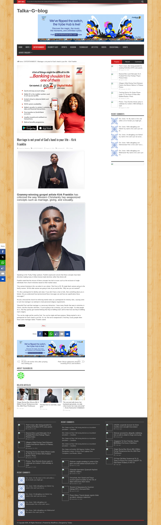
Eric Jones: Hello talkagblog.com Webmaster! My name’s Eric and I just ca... (131, 152)
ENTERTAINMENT (30, 61)
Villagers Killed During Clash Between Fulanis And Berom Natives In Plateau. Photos (131, 85)
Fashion (73, 47)
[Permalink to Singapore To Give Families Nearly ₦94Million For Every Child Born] (109, 446)
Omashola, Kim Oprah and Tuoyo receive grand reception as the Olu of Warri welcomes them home (83, 480)
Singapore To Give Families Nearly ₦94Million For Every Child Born (126, 442)
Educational (114, 47)
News (27, 47)
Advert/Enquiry (25, 52)
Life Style (94, 47)
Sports (64, 47)
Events (125, 47)
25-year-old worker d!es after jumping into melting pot (34, 361)
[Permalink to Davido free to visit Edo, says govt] (51, 402)
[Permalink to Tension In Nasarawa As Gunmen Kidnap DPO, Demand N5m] (65, 492)
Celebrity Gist (53, 47)
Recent (127, 62)
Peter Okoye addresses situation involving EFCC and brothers (69, 361)
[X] (45, 334)
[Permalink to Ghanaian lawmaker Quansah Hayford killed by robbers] (65, 475)
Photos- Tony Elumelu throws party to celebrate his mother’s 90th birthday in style (131, 104)
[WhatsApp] (51, 334)
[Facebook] (40, 334)
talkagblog (27, 148)
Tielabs (69, 523)
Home (20, 47)
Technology (83, 47)
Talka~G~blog (32, 10)
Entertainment (38, 47)
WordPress (54, 523)
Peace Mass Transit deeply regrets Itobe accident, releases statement (84, 496)
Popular (116, 62)
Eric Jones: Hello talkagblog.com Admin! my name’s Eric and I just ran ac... (130, 128)
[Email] (62, 334)
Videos (103, 47)
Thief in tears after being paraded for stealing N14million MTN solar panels (39, 426)
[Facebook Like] (56, 334)
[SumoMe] (67, 334)
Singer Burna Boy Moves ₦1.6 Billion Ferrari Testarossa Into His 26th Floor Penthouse (52, 1)
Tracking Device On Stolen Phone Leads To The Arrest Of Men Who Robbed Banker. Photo (129, 94)
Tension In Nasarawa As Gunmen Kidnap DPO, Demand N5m (82, 488)
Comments (138, 62)
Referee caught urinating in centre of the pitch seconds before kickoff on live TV (84, 462)
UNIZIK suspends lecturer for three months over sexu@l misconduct (126, 426)
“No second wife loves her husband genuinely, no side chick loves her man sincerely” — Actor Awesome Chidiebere (74, 405)
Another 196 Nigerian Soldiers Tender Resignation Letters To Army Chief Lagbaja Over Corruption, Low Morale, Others (78, 451)
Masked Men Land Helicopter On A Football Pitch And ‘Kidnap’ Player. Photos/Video (130, 76)
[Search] (142, 1)
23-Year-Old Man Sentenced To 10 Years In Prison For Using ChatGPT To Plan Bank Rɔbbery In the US (128, 460)
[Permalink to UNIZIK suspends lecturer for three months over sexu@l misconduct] (109, 430)
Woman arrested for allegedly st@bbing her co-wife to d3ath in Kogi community (128, 434)
